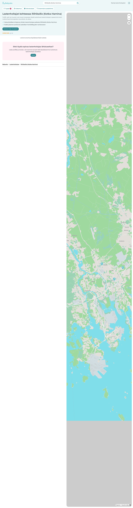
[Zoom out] (129, 18)
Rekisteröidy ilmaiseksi (10, 29)
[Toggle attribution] (130, 505)
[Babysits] (7, 3)
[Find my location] (129, 22)
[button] (101, 263)
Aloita (33, 55)
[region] (99, 260)
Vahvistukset (30, 8)
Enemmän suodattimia (45, 8)
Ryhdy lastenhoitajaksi (118, 3)
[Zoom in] (129, 15)
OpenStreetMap (125, 505)
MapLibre (118, 505)
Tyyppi (8, 8)
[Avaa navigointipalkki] (129, 3)
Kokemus (18, 8)
